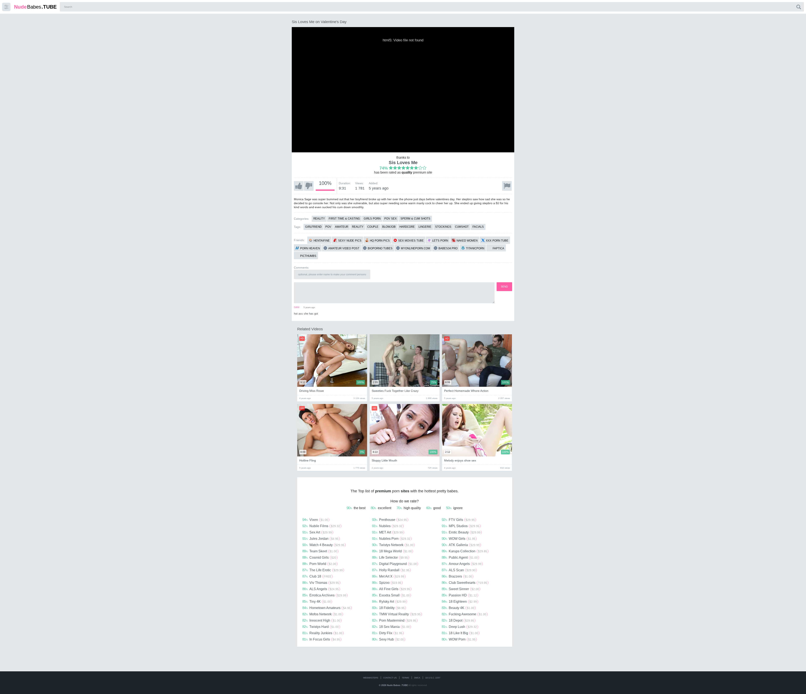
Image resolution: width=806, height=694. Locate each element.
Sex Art (317, 532)
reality (358, 226)
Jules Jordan (320, 538)
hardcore (407, 226)
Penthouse (389, 520)
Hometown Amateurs (326, 608)
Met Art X (388, 576)
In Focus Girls (321, 639)
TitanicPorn (475, 248)
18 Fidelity (388, 608)
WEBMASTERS (370, 678)
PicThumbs (308, 255)
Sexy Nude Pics (349, 240)
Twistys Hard (320, 627)
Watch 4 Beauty (323, 545)
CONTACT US (390, 678)
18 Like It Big (460, 633)
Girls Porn (372, 218)
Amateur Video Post (343, 248)
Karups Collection (464, 551)
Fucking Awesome (464, 614)
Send (504, 286)
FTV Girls (458, 520)
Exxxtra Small (391, 595)
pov (328, 226)
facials (478, 226)
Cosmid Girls (319, 557)
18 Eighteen (459, 601)
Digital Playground (394, 564)
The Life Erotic (322, 570)
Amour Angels (462, 564)
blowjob (389, 226)
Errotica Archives (324, 595)
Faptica (498, 248)
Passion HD (459, 595)
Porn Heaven (310, 248)
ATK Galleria (461, 545)
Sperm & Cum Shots (415, 218)
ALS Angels (320, 589)
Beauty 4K (458, 608)
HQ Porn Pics (380, 240)
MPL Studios (460, 526)
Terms (405, 678)
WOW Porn (459, 639)
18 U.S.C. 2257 (432, 678)
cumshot (462, 226)
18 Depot (458, 620)
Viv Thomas (320, 582)
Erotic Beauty (461, 532)
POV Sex (390, 218)
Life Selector (390, 557)
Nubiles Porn (391, 538)
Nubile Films (321, 526)
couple (372, 226)
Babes (35, 7)
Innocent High (321, 620)
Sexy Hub (388, 639)
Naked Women (467, 240)
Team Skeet (319, 551)
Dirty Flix (387, 633)
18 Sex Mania (391, 627)
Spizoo (386, 582)
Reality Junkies (322, 633)
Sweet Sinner (460, 589)
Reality (319, 218)
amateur (341, 226)
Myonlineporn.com (415, 248)
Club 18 (316, 576)
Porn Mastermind (394, 620)
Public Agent (460, 557)
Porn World (319, 564)
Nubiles (387, 526)
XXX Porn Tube (497, 240)
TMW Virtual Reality (396, 614)
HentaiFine (322, 240)
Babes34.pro (448, 248)
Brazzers (457, 576)
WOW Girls (458, 538)
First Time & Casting (344, 218)
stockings (443, 226)
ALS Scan (459, 570)
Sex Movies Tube (411, 240)
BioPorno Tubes (380, 248)
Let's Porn (440, 240)
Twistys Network (392, 545)
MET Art (387, 532)
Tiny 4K (316, 601)
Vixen (315, 520)
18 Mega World (392, 551)
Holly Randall (391, 570)
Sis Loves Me (403, 162)
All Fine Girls (391, 589)
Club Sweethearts (464, 582)
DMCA (417, 678)
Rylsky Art (389, 601)
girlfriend (313, 226)
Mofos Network (322, 614)
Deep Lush (459, 627)
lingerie (425, 226)
